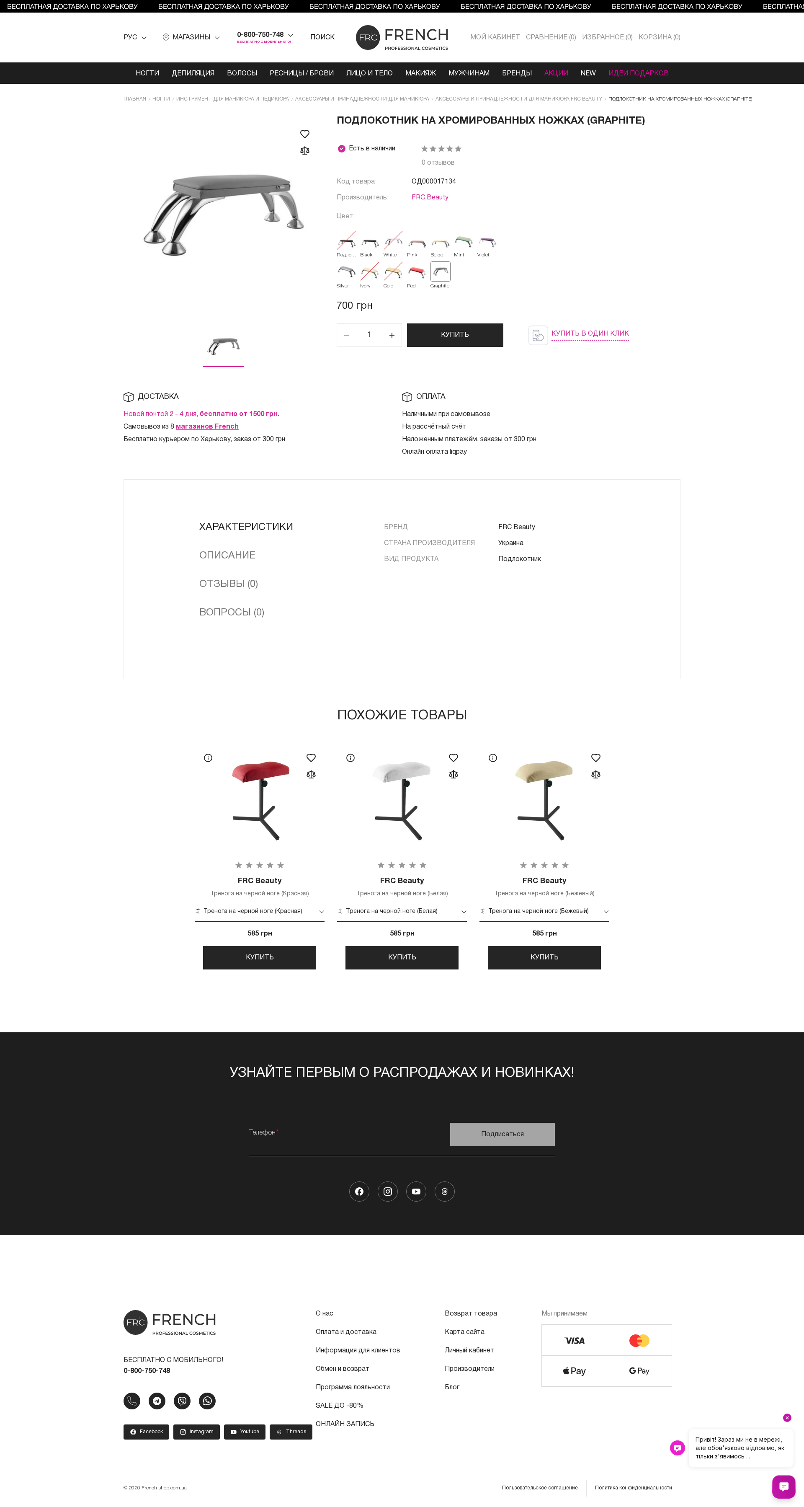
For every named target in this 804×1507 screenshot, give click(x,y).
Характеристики (246, 527)
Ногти (147, 74)
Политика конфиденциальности (633, 1488)
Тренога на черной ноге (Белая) (402, 887)
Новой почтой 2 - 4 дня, (201, 414)
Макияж (420, 74)
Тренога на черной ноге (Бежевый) (544, 887)
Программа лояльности (353, 1388)
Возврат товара (471, 1314)
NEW (588, 74)
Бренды (517, 74)
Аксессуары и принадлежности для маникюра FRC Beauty (519, 99)
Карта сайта (464, 1332)
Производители (470, 1369)
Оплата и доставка (346, 1332)
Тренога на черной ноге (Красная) (259, 887)
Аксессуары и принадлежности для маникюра (362, 99)
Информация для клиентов (358, 1351)
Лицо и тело (369, 74)
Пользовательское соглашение (540, 1488)
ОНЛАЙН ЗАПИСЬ (345, 1424)
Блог (452, 1388)
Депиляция (193, 74)
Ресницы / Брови (302, 74)
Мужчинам (469, 74)
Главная (135, 99)
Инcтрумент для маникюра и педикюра (232, 99)
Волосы (242, 74)
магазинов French (207, 427)
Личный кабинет (469, 1351)
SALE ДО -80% (339, 1406)
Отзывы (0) (228, 584)
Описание (227, 556)
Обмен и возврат (342, 1369)
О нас (324, 1314)
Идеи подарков (638, 74)
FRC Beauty (430, 198)
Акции (556, 74)
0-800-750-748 (260, 35)
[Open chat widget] (784, 1487)
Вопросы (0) (231, 613)
